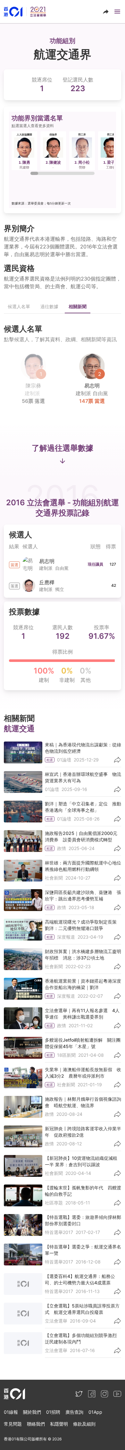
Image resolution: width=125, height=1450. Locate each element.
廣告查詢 (74, 1412)
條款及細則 (84, 1424)
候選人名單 (19, 306)
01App (95, 1412)
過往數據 (49, 306)
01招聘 (53, 1412)
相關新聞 (78, 306)
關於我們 (32, 1412)
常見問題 (13, 1424)
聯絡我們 (36, 1424)
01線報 (11, 1412)
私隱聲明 (59, 1424)
